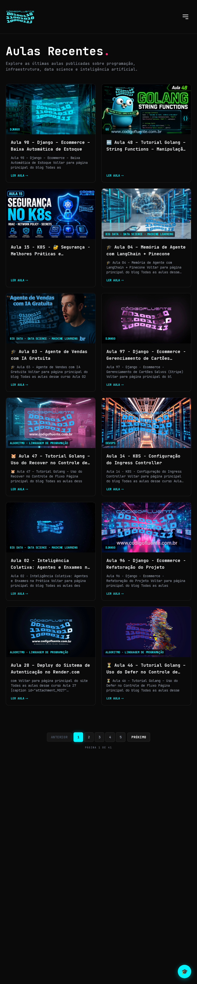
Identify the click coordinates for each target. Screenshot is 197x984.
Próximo (138, 737)
